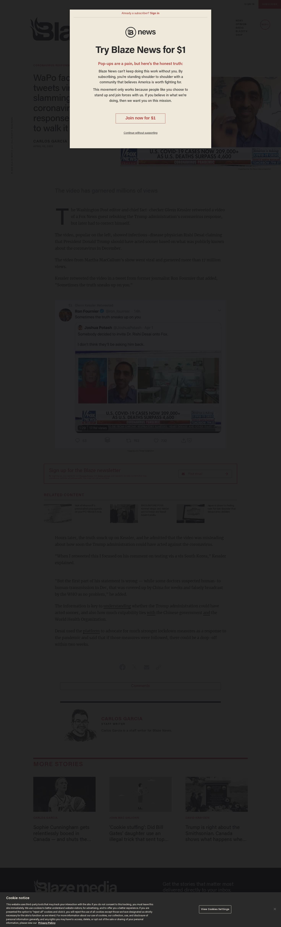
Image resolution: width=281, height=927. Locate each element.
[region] (140, 909)
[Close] (275, 909)
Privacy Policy (46, 923)
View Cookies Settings (215, 909)
